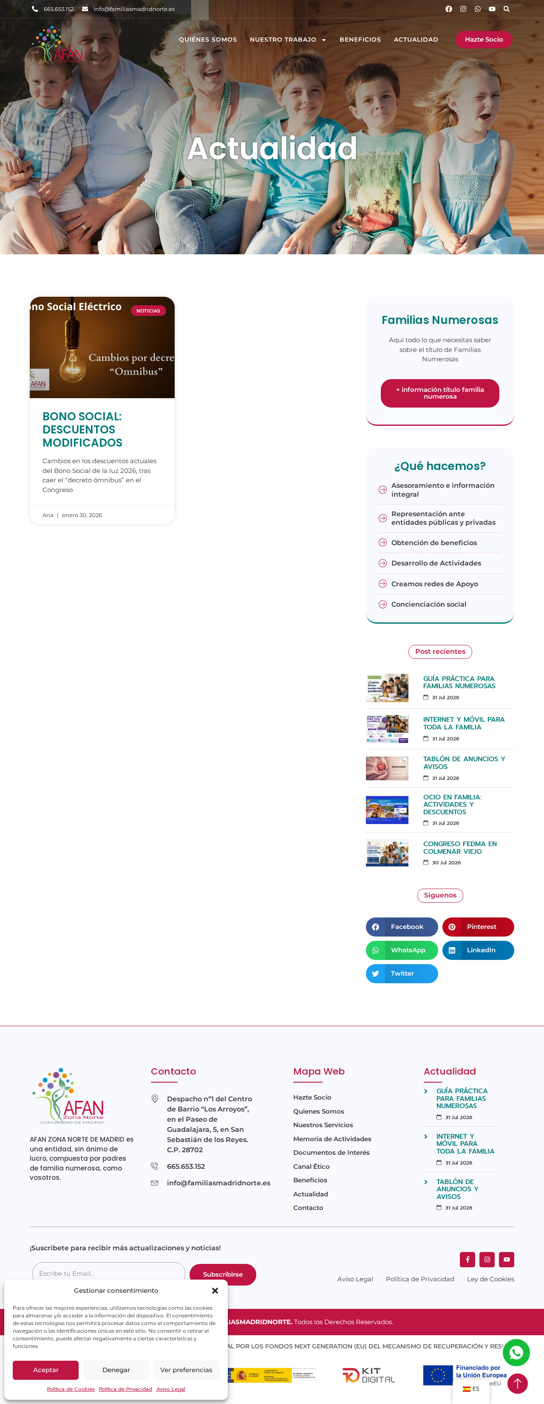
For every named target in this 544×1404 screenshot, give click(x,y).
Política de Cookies (71, 1389)
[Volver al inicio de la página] (517, 1383)
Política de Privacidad (125, 1389)
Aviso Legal (170, 1389)
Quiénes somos (208, 40)
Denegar (116, 1370)
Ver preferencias (186, 1370)
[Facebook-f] (467, 1259)
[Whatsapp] (477, 9)
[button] (215, 1290)
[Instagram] (463, 9)
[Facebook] (448, 9)
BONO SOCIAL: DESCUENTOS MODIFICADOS (82, 429)
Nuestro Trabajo (283, 40)
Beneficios (360, 40)
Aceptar (46, 1370)
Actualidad (416, 40)
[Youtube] (492, 9)
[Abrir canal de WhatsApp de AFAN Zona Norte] (516, 1352)
